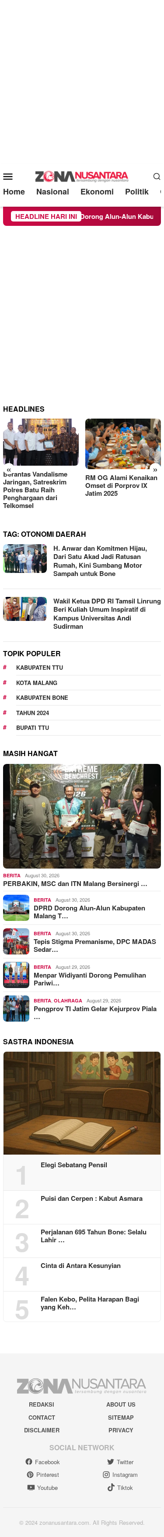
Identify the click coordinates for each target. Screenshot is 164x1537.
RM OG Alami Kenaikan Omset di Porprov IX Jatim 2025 (121, 485)
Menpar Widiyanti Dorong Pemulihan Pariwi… (90, 979)
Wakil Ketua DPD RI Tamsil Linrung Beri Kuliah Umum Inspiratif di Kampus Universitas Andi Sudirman (107, 613)
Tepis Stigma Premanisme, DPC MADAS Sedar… (95, 945)
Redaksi (41, 1404)
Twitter (125, 1462)
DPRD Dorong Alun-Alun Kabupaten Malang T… (89, 912)
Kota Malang (36, 682)
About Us (121, 1404)
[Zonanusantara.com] (82, 175)
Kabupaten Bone (42, 697)
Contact (41, 1417)
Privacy (120, 1430)
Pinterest (47, 1474)
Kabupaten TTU (39, 667)
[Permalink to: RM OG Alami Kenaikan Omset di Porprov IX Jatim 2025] (123, 444)
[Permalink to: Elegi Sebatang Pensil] (82, 1103)
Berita (12, 875)
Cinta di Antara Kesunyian (81, 1265)
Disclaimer (41, 1430)
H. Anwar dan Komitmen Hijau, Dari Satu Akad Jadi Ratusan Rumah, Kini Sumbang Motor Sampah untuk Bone (100, 561)
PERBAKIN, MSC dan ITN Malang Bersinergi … (75, 883)
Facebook (47, 1462)
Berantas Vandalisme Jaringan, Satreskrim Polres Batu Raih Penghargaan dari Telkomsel (35, 489)
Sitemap (121, 1417)
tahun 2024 (32, 713)
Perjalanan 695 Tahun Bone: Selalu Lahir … (94, 1236)
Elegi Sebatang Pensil (74, 1165)
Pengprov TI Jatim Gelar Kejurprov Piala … (95, 1012)
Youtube (47, 1487)
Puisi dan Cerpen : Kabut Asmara (92, 1198)
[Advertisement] (82, 82)
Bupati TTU (32, 727)
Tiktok (125, 1487)
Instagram (125, 1474)
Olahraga (68, 1000)
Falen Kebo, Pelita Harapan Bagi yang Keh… (90, 1303)
